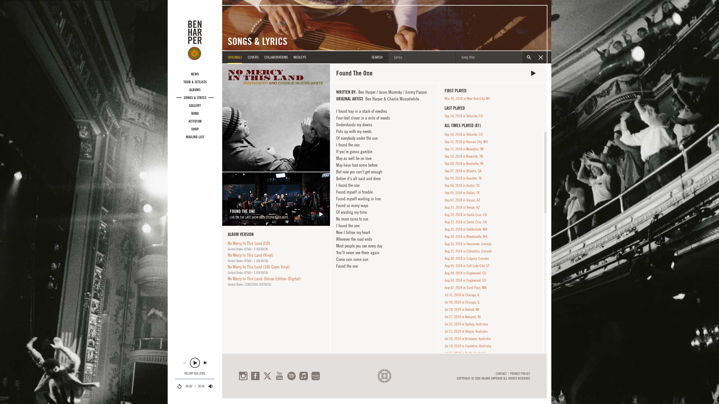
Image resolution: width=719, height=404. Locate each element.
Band (195, 113)
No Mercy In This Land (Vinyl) (250, 255)
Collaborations (276, 57)
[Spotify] (291, 376)
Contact (501, 373)
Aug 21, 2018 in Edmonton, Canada (468, 251)
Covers (253, 57)
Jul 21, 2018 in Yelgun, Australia (466, 331)
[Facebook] (255, 376)
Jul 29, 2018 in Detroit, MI (462, 309)
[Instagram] (243, 376)
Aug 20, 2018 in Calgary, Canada (467, 258)
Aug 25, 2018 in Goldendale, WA (466, 229)
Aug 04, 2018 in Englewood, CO (465, 273)
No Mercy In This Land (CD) (249, 243)
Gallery (195, 105)
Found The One (533, 73)
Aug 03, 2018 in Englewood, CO (465, 280)
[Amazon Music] (315, 376)
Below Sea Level (195, 373)
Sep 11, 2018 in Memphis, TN (464, 149)
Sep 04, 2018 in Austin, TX (462, 185)
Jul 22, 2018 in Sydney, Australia (466, 324)
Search (529, 57)
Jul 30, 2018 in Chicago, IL (462, 302)
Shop (195, 129)
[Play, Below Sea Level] (195, 363)
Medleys (299, 57)
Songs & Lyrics (195, 97)
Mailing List (195, 137)
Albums (195, 90)
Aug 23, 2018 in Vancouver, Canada (468, 244)
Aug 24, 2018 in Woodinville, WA (466, 236)
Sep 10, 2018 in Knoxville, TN (464, 156)
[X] (267, 376)
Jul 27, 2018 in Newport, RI (463, 317)
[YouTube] (279, 376)
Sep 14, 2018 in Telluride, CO (464, 116)
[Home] (195, 40)
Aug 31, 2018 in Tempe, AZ (462, 207)
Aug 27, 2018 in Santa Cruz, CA (466, 222)
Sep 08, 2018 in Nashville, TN (464, 163)
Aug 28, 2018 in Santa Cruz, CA (466, 214)
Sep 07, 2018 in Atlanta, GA (463, 171)
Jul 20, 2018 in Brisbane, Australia (468, 338)
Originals (235, 57)
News (195, 74)
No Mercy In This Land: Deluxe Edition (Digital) (264, 278)
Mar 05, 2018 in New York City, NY (467, 98)
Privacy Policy (520, 373)
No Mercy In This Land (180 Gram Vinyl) (259, 266)
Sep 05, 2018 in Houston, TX (463, 178)
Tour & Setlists (195, 82)
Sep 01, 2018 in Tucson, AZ (462, 200)
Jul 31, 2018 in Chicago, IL (462, 295)
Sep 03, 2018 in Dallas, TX (462, 192)
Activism (195, 121)
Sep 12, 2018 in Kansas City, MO (466, 141)
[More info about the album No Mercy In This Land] (276, 118)
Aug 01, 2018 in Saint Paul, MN (465, 287)
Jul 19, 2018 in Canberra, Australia (468, 346)
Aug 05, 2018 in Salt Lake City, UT (467, 265)
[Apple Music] (303, 376)
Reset (541, 57)
